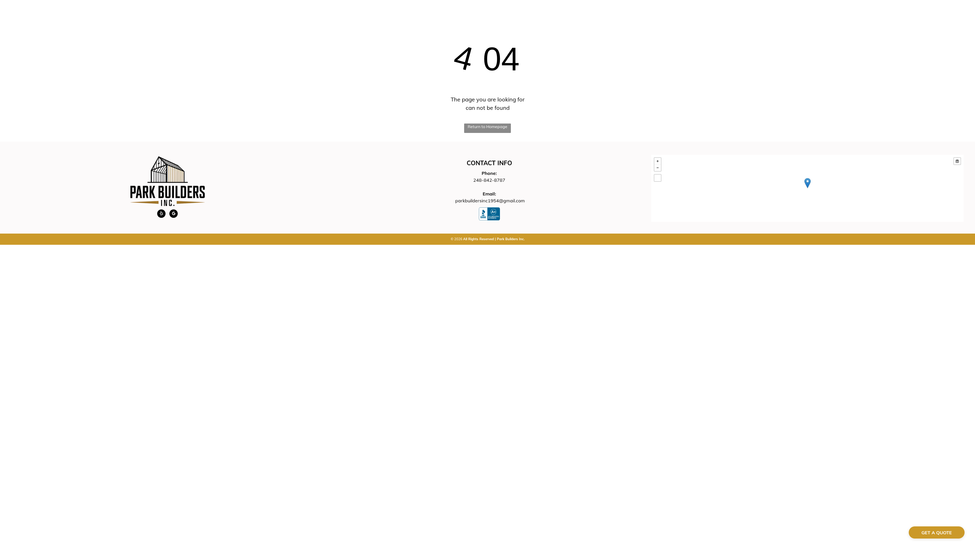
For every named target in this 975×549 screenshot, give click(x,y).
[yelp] (161, 214)
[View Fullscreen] (657, 178)
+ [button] (657, 161)
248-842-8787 (489, 180)
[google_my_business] (173, 214)
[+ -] (807, 188)
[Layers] (957, 161)
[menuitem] (404, 17)
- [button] (657, 167)
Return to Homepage (487, 126)
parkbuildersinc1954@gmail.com (490, 201)
